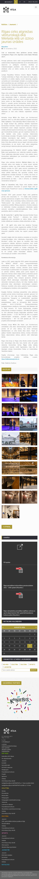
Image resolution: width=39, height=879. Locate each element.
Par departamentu (6, 758)
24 (4, 649)
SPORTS (32, 664)
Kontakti (4, 763)
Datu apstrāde (5, 748)
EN (24, 2)
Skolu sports (5, 845)
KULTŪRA (23, 664)
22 (30, 646)
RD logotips (7, 562)
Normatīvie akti (6, 765)
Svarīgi (7, 537)
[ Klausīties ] (19, 587)
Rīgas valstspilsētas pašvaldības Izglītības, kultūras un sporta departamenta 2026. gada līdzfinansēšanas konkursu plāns (19, 613)
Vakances (4, 802)
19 (14, 646)
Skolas (3, 791)
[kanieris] (19, 701)
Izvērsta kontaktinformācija (9, 746)
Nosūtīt (34, 670)
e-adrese (4, 744)
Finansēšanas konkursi (8, 772)
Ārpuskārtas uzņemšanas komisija (11, 809)
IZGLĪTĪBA (14, 664)
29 (30, 649)
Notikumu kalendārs (13, 621)
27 (19, 649)
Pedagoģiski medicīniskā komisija (11, 800)
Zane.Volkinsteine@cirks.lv (10, 359)
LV (20, 2)
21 (25, 646)
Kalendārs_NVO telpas (8, 756)
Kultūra (5, 24)
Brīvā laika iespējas (7, 855)
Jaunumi (12, 24)
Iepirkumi (4, 776)
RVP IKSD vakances (7, 767)
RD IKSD (6, 664)
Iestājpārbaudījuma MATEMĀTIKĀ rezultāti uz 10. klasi (16, 785)
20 (19, 646)
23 (34, 646)
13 (19, 642)
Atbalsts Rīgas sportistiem (9, 847)
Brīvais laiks (5, 795)
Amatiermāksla (6, 823)
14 (25, 642)
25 (9, 649)
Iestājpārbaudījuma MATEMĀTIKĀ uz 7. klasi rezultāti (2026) (18, 783)
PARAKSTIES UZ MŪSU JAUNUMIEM (17, 659)
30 (34, 649)
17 (4, 646)
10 (4, 642)
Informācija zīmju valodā (8, 781)
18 (9, 646)
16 (34, 642)
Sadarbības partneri (11, 683)
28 (25, 649)
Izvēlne (36, 7)
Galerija (4, 778)
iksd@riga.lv (6, 742)
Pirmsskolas (5, 793)
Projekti (4, 774)
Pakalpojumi (5, 769)
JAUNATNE (7, 667)
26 (14, 649)
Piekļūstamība (5, 751)
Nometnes (4, 857)
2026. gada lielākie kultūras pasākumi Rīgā (13, 821)
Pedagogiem (5, 797)
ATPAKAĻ (7, 527)
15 (30, 642)
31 (4, 653)
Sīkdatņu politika (6, 749)
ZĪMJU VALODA (33, 2)
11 (9, 642)
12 (14, 642)
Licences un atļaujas (7, 804)
